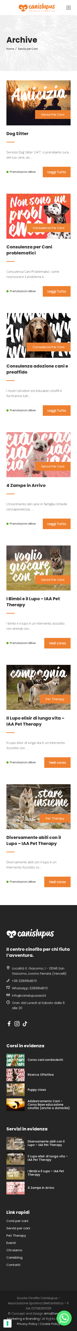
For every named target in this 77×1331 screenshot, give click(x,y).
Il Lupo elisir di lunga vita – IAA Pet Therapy (48, 1158)
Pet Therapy (55, 699)
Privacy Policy (27, 1324)
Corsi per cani (17, 1221)
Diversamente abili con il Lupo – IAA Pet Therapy (46, 1143)
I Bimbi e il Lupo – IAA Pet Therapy (46, 1173)
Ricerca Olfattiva (41, 1075)
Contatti (13, 1264)
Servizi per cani (18, 1228)
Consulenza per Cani (48, 228)
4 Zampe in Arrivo (41, 1188)
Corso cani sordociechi (45, 1060)
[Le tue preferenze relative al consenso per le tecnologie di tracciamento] (7, 1323)
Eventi (11, 1243)
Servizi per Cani (52, 114)
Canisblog (14, 1257)
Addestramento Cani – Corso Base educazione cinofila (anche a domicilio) (49, 1105)
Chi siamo (14, 1250)
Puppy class (37, 1090)
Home (10, 49)
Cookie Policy (50, 1324)
